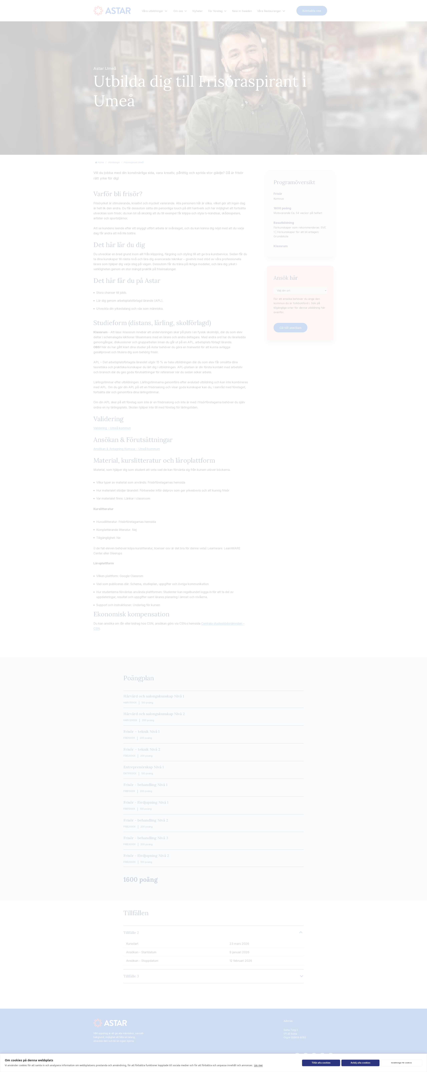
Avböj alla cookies (360, 1062)
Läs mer (258, 1065)
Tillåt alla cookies (321, 1062)
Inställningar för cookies (401, 1063)
